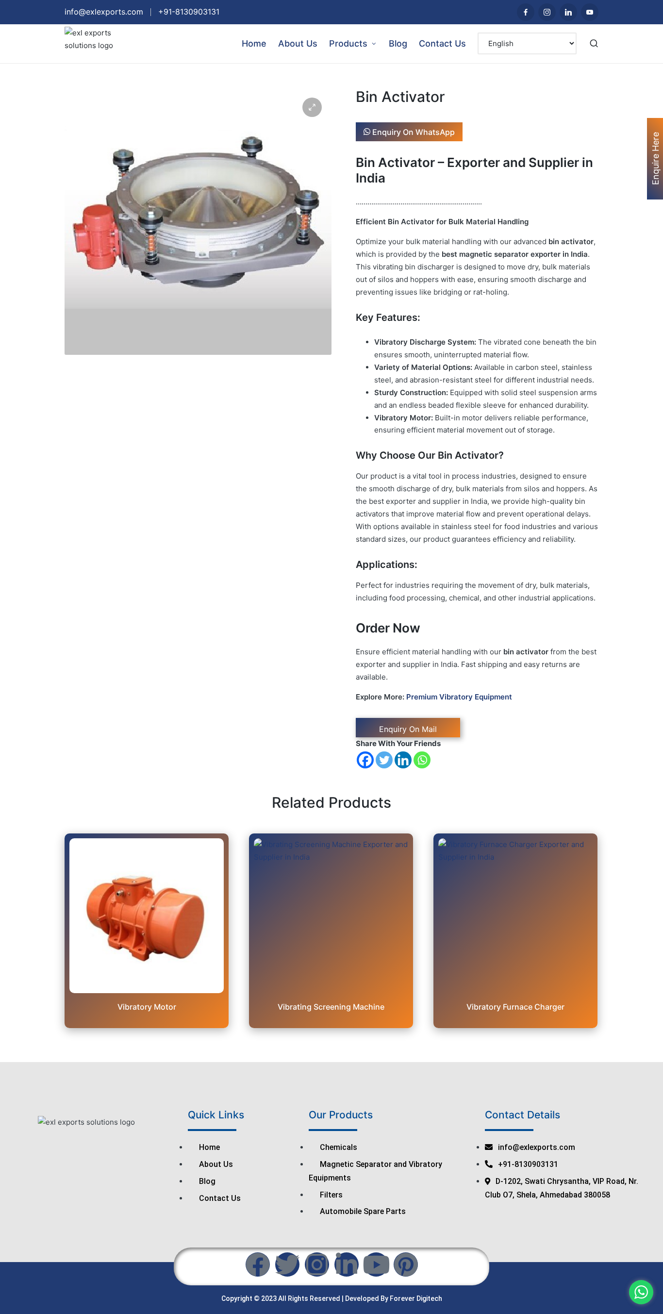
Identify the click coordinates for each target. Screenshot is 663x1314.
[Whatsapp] (422, 759)
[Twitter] (384, 759)
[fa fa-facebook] (525, 12)
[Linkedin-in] (346, 1264)
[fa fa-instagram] (547, 12)
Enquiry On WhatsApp (412, 131)
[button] (312, 107)
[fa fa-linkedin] (568, 12)
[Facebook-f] (258, 1264)
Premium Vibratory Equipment (459, 696)
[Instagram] (317, 1264)
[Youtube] (589, 12)
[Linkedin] (403, 759)
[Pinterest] (406, 1264)
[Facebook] (365, 759)
